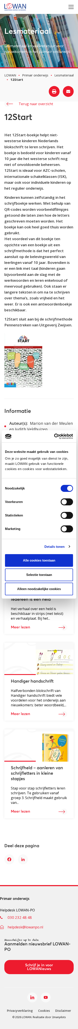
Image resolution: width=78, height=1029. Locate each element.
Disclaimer (63, 1011)
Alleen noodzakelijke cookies (39, 589)
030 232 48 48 (20, 917)
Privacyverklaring (20, 1011)
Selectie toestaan (39, 575)
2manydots (59, 1017)
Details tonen (54, 546)
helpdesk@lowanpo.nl (25, 927)
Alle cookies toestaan (39, 560)
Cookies (44, 1011)
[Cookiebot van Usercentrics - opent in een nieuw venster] (55, 436)
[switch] (67, 501)
